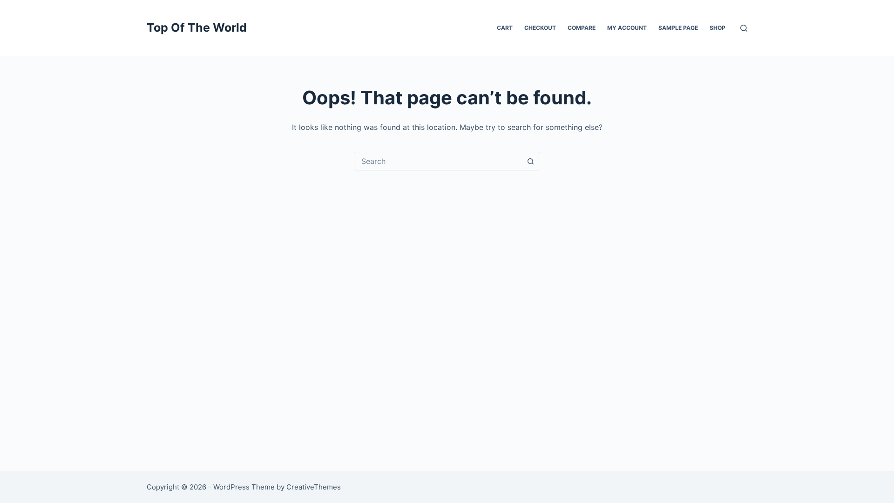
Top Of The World (197, 27)
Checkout (540, 27)
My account (627, 27)
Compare (582, 27)
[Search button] (530, 161)
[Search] (743, 28)
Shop (717, 27)
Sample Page (678, 27)
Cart (505, 27)
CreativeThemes (313, 487)
